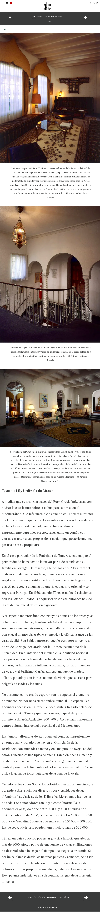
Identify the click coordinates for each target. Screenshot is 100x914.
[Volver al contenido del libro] (33, 16)
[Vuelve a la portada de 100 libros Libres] (11, 3)
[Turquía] (86, 17)
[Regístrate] (94, 3)
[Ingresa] (91, 3)
